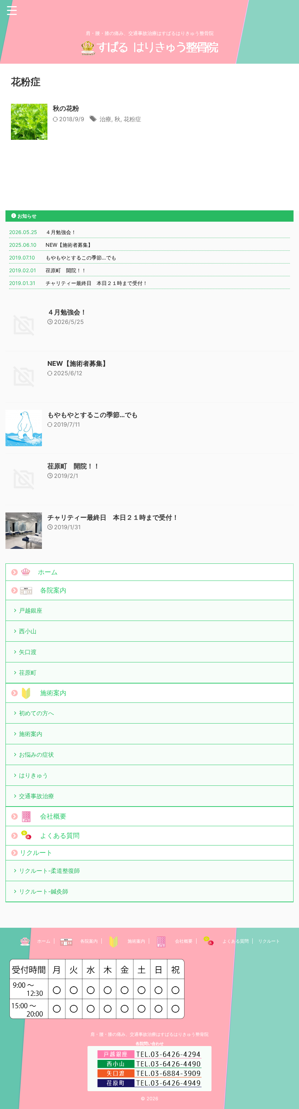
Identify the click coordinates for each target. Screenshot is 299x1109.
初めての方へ (36, 713)
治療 (105, 119)
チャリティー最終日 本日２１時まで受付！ (97, 283)
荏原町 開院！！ (66, 270)
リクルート (36, 852)
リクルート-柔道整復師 (49, 870)
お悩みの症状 (36, 754)
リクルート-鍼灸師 (43, 891)
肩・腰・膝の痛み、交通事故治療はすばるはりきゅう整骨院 (149, 1034)
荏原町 (27, 672)
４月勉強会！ (61, 232)
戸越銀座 (30, 610)
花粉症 (132, 119)
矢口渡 (27, 652)
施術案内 (30, 733)
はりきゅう (33, 775)
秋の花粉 (66, 108)
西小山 (27, 631)
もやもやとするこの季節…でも (81, 257)
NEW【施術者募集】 (69, 245)
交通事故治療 (36, 796)
